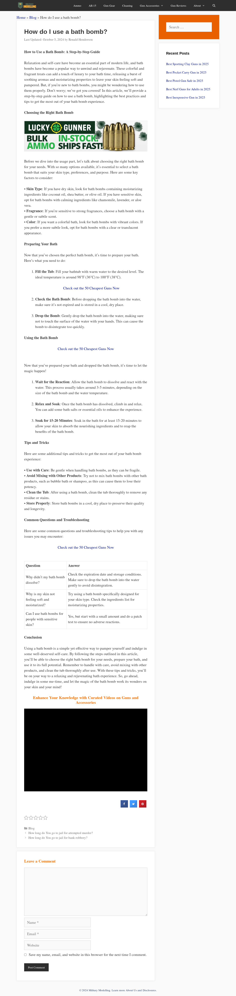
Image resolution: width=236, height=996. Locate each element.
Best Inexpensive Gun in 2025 (185, 97)
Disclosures (149, 990)
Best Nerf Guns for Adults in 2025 (188, 89)
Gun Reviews (178, 5)
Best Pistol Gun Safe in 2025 (184, 81)
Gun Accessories (149, 5)
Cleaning (127, 5)
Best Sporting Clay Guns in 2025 (187, 64)
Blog (33, 17)
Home (21, 17)
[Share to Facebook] (124, 806)
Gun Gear (109, 5)
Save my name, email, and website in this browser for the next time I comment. (88, 954)
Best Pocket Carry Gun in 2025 (186, 72)
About (197, 5)
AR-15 (92, 5)
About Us (131, 990)
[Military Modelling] (27, 5)
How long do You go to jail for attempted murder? (60, 833)
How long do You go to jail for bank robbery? (57, 837)
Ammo (77, 5)
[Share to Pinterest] (142, 806)
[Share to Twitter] (133, 806)
